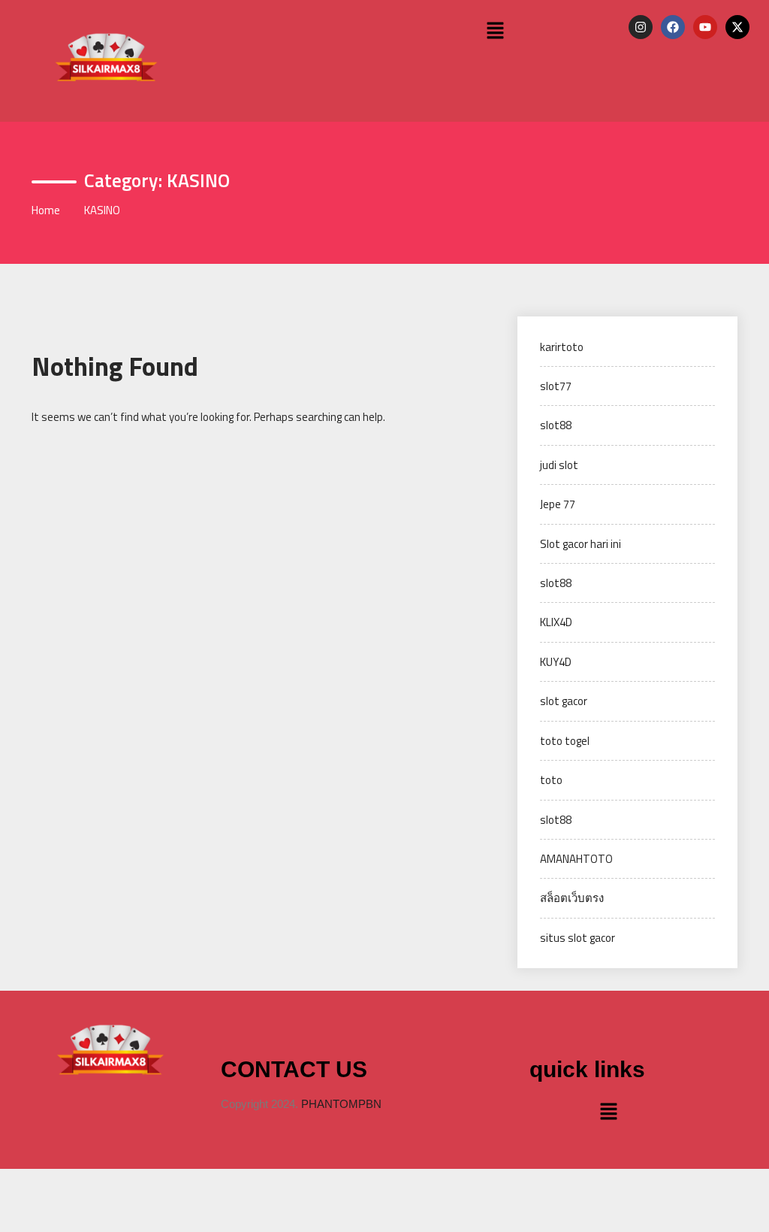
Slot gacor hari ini (580, 543)
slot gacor (563, 701)
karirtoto (562, 347)
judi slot (559, 465)
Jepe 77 (557, 504)
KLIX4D (556, 622)
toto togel (565, 740)
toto (551, 780)
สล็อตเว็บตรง (572, 898)
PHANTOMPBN (341, 1103)
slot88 (555, 425)
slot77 (555, 386)
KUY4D (555, 661)
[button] (496, 31)
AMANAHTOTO (576, 858)
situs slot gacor (577, 937)
